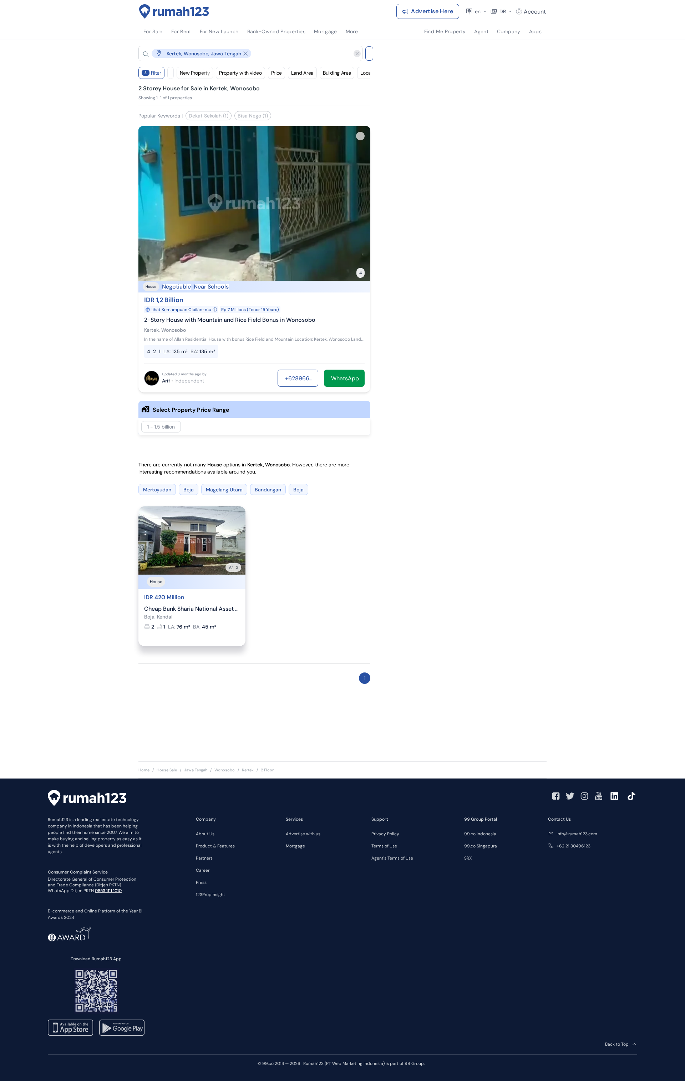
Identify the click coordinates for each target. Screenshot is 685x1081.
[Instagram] (584, 796)
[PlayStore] (121, 1028)
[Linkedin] (614, 796)
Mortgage (295, 846)
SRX (468, 858)
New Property (195, 73)
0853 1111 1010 (108, 891)
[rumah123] (87, 799)
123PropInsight (210, 894)
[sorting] (170, 73)
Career (202, 870)
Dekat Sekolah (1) (208, 115)
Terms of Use (384, 846)
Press (201, 882)
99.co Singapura (480, 846)
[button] (244, 53)
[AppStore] (70, 1028)
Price (276, 73)
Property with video (240, 73)
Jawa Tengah (195, 769)
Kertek (248, 769)
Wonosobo (224, 769)
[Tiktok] (631, 796)
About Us (205, 834)
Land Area (302, 73)
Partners (204, 858)
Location (369, 73)
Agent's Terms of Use (392, 858)
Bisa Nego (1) (253, 115)
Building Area (337, 73)
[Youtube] (598, 796)
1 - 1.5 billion (161, 427)
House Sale (167, 769)
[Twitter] (570, 796)
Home (143, 769)
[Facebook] (556, 796)
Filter (152, 73)
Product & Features (215, 846)
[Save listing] (360, 136)
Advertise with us (303, 834)
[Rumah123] (174, 11)
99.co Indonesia (480, 834)
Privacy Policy (385, 834)
